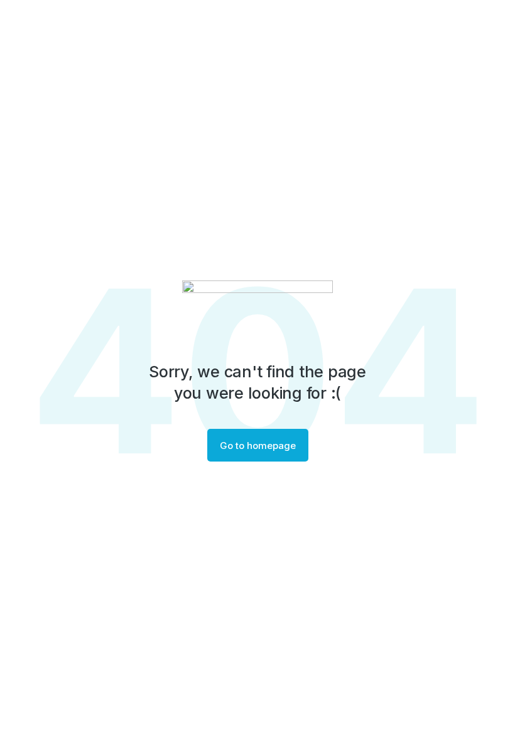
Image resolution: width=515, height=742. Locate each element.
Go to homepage (258, 445)
